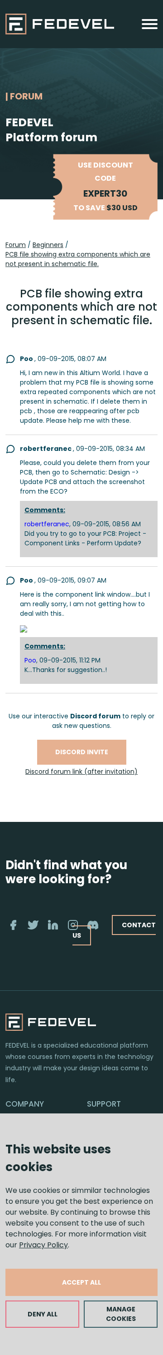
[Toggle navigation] (150, 24)
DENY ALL (43, 1314)
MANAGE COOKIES (121, 1314)
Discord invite (81, 752)
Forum (15, 244)
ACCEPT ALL (81, 1282)
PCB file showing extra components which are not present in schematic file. (77, 259)
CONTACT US (114, 930)
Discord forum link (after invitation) (81, 771)
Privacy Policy (43, 1245)
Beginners (48, 244)
